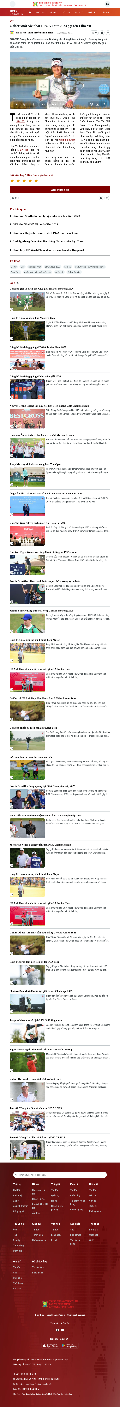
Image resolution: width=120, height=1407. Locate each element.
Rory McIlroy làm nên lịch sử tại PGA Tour (34, 961)
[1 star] (12, 181)
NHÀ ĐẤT (92, 12)
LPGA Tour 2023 (52, 267)
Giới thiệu (39, 1315)
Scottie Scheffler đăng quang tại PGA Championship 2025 (42, 786)
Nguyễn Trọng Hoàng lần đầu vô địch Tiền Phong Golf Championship (49, 405)
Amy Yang (15, 272)
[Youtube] (62, 1330)
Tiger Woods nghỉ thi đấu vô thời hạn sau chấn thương (41, 1049)
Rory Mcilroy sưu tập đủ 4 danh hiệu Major (35, 639)
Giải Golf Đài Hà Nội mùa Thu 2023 (35, 224)
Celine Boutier (67, 139)
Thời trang (18, 1283)
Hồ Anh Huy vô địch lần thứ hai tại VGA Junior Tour (40, 669)
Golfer (14, 267)
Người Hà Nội (38, 1199)
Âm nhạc (17, 1288)
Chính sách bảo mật (76, 1315)
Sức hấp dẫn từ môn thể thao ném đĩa (31, 756)
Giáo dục (37, 1223)
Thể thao (94, 1223)
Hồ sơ (54, 1200)
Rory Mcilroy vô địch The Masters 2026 (32, 317)
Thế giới (55, 1184)
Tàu (15, 1235)
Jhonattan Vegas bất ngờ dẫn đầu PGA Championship (40, 844)
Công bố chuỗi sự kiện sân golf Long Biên (33, 727)
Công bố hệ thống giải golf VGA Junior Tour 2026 (38, 347)
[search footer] (16, 1174)
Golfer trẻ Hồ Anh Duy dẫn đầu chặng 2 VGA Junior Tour (43, 698)
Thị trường (18, 1245)
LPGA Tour (23, 149)
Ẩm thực (36, 1213)
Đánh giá (17, 1250)
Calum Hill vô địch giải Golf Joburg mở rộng (35, 1078)
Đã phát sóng (39, 1261)
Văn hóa (55, 1223)
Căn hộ (92, 1200)
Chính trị (17, 1195)
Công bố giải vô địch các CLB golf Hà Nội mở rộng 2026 (42, 288)
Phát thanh (37, 1272)
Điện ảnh (17, 1278)
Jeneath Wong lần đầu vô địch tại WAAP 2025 (36, 1108)
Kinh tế (74, 1184)
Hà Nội (16, 1190)
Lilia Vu (20, 121)
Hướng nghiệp (39, 1240)
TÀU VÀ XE (106, 12)
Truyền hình (38, 1267)
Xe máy (16, 1240)
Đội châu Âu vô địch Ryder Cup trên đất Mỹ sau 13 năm (42, 434)
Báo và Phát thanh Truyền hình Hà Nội (34, 32)
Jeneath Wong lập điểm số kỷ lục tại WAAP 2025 (37, 1137)
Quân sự (55, 1195)
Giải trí (16, 1261)
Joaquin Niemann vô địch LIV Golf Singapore (36, 1020)
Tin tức (54, 1190)
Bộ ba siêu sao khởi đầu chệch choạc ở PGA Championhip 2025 (46, 815)
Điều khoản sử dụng (56, 1315)
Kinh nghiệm (95, 1211)
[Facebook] (57, 1330)
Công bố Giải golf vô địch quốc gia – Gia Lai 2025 (38, 522)
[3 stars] (24, 181)
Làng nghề (56, 1235)
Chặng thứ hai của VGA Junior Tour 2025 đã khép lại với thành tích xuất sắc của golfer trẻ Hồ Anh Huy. (76, 675)
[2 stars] (18, 181)
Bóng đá (93, 1229)
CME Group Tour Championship (90, 267)
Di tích (54, 1240)
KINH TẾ (79, 12)
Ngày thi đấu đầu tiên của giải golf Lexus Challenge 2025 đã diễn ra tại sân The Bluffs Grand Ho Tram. (77, 997)
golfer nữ (59, 272)
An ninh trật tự (20, 1206)
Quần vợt (93, 1235)
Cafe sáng (75, 1195)
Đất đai (93, 1206)
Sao (15, 1272)
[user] (107, 4)
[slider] (60, 98)
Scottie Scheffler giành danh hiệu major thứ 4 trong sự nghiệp (45, 581)
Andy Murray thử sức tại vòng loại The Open (35, 464)
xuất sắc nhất (35, 267)
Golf (12, 20)
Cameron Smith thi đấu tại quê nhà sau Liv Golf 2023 (46, 215)
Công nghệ (18, 1211)
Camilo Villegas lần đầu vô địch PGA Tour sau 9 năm (46, 232)
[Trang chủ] (30, 12)
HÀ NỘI (52, 12)
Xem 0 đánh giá (60, 189)
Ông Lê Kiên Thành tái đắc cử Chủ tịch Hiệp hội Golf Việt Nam (46, 493)
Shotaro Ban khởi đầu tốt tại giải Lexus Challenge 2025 (41, 991)
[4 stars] (30, 181)
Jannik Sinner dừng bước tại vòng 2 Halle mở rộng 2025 (42, 610)
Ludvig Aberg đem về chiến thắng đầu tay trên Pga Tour (48, 241)
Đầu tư (92, 1195)
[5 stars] (36, 181)
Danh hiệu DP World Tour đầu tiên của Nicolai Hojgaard (48, 250)
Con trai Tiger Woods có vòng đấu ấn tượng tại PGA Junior (44, 552)
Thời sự (17, 1184)
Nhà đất (93, 1184)
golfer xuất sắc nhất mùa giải (37, 272)
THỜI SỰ (40, 12)
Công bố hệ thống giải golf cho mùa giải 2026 (35, 376)
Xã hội (16, 1200)
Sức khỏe (75, 1223)
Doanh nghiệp (77, 1209)
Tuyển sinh (37, 1235)
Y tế (72, 1229)
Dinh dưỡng (75, 1235)
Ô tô (15, 1229)
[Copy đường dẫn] (108, 32)
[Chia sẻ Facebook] (102, 32)
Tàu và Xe (18, 1223)
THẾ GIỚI (65, 12)
